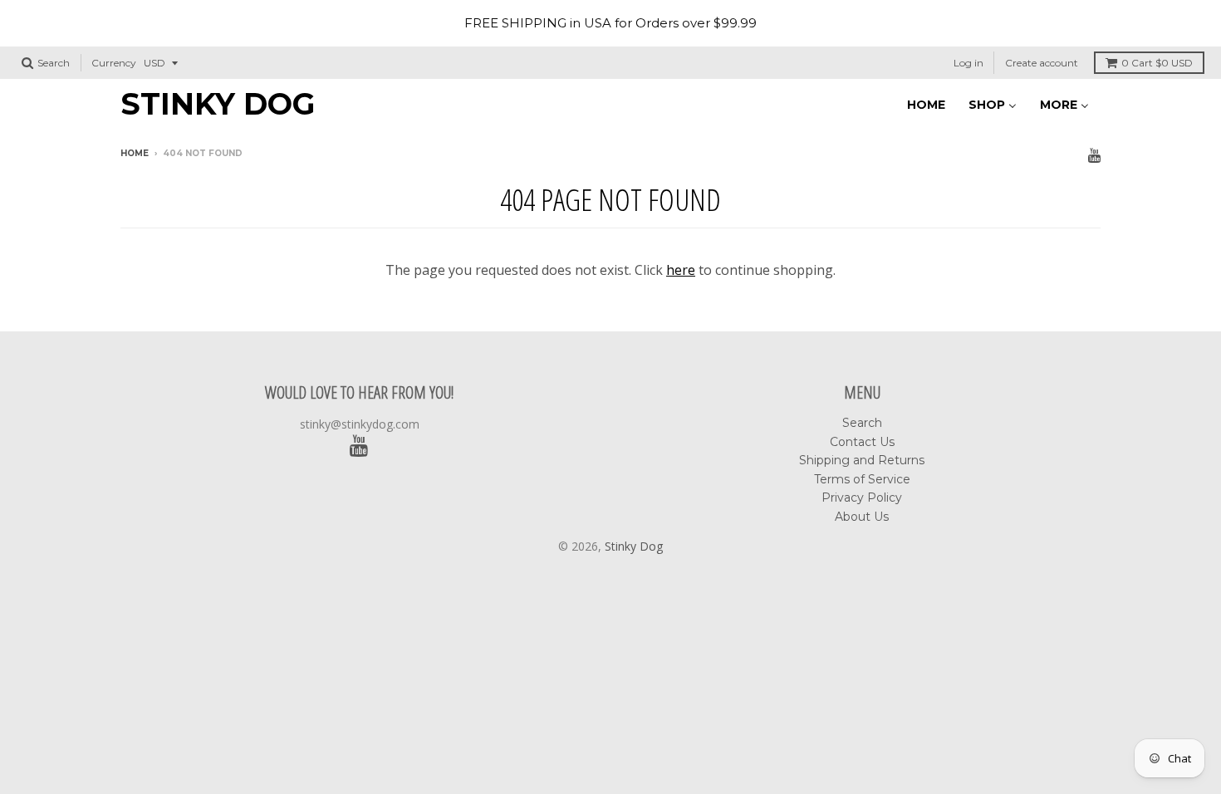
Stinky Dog (217, 104)
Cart (1157, 62)
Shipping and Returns (861, 460)
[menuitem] (926, 103)
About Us (862, 516)
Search (862, 422)
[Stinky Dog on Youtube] (1094, 155)
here (680, 270)
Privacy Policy (861, 497)
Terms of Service (862, 479)
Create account (1041, 62)
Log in (968, 62)
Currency (113, 62)
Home (134, 153)
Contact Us (862, 441)
